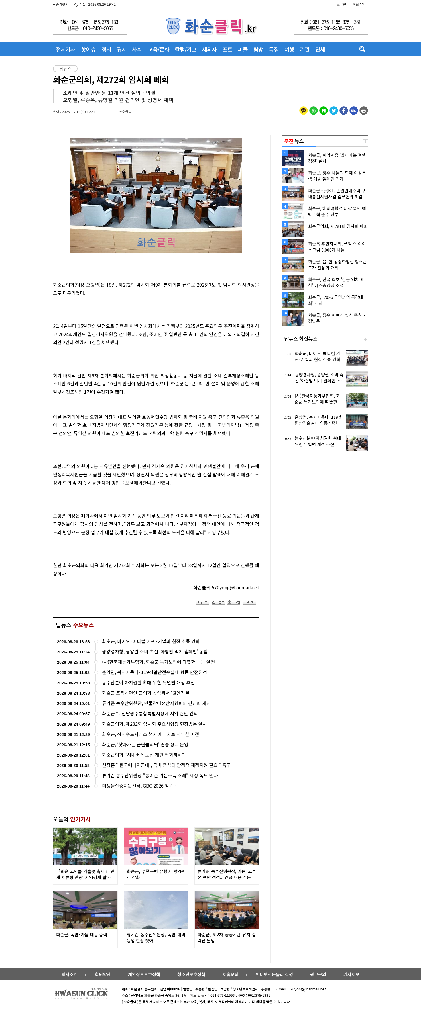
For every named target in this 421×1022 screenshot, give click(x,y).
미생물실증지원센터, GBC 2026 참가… (140, 786)
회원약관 (103, 974)
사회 (137, 49)
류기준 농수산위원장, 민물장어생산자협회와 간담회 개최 (156, 703)
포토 (227, 49)
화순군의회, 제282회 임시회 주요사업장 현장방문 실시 (154, 724)
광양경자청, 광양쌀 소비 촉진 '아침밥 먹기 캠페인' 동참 (155, 652)
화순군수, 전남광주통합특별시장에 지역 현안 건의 (150, 713)
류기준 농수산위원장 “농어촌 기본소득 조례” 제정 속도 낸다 (160, 775)
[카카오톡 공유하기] (303, 109)
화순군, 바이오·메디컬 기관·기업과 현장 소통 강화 (151, 641)
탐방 (258, 49)
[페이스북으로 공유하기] (343, 109)
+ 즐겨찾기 (60, 4)
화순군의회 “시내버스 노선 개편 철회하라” (143, 755)
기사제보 (351, 974)
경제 (122, 49)
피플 (243, 49)
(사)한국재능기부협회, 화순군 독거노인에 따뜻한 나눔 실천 (158, 662)
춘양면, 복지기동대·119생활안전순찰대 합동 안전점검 (154, 672)
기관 (305, 49)
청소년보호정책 (191, 974)
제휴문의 (231, 974)
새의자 (209, 49)
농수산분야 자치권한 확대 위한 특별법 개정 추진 (148, 683)
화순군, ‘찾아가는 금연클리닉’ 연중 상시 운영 (145, 744)
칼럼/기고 (185, 49)
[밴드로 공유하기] (313, 109)
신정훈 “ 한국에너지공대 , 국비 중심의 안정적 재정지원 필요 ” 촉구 (166, 765)
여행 (289, 49)
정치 (106, 49)
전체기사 (65, 49)
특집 (274, 49)
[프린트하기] (363, 109)
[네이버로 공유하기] (323, 109)
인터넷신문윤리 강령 (274, 974)
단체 (320, 49)
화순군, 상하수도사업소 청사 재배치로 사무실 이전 (150, 734)
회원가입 (359, 4)
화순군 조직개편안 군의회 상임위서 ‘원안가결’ (146, 693)
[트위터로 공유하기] (333, 109)
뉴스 (294, 140)
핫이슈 (88, 49)
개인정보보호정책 (144, 974)
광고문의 (318, 974)
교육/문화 (158, 49)
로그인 (341, 4)
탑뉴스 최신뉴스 (300, 338)
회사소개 (70, 974)
